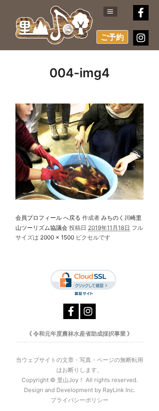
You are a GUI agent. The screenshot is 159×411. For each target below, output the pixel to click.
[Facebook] (141, 12)
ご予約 (112, 37)
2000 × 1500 (57, 237)
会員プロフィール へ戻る (48, 217)
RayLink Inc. (119, 390)
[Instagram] (141, 38)
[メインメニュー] (110, 12)
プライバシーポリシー (79, 400)
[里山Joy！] (54, 25)
